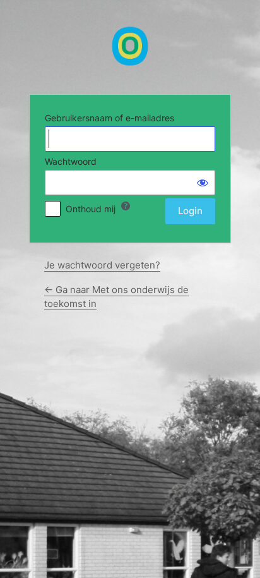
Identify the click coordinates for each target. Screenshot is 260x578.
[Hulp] (125, 206)
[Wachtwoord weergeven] (202, 182)
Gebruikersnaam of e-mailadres (109, 117)
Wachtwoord (71, 161)
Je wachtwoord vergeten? (102, 265)
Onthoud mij (90, 208)
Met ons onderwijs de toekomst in (130, 46)
